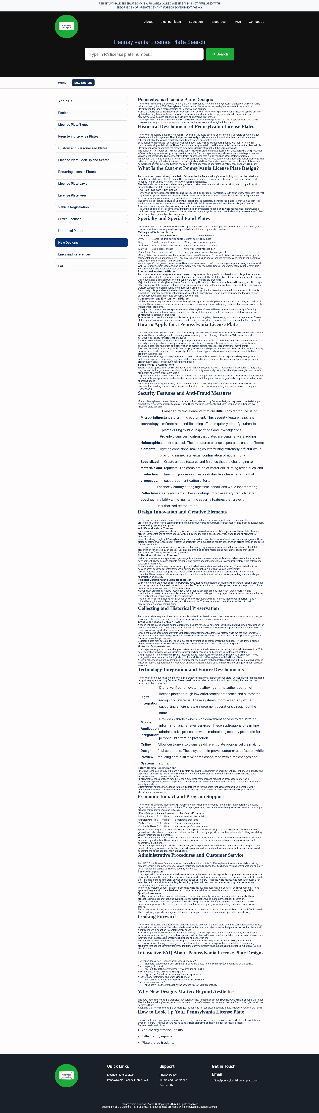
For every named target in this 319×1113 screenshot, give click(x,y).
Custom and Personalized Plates (82, 148)
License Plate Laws (72, 184)
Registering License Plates (78, 136)
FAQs (237, 22)
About (148, 22)
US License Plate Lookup (132, 1106)
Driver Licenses (69, 219)
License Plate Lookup (120, 1074)
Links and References (74, 254)
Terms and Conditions (173, 1080)
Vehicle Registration (73, 207)
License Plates (171, 22)
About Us (65, 101)
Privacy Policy (168, 1074)
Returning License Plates (77, 172)
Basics (63, 113)
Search (222, 54)
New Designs (83, 83)
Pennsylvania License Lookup (199, 1106)
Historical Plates (70, 231)
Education (196, 22)
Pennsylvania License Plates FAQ (127, 1080)
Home (62, 83)
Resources (218, 22)
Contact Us (256, 22)
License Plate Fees (72, 195)
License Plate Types (73, 125)
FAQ (61, 266)
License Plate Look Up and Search (83, 160)
